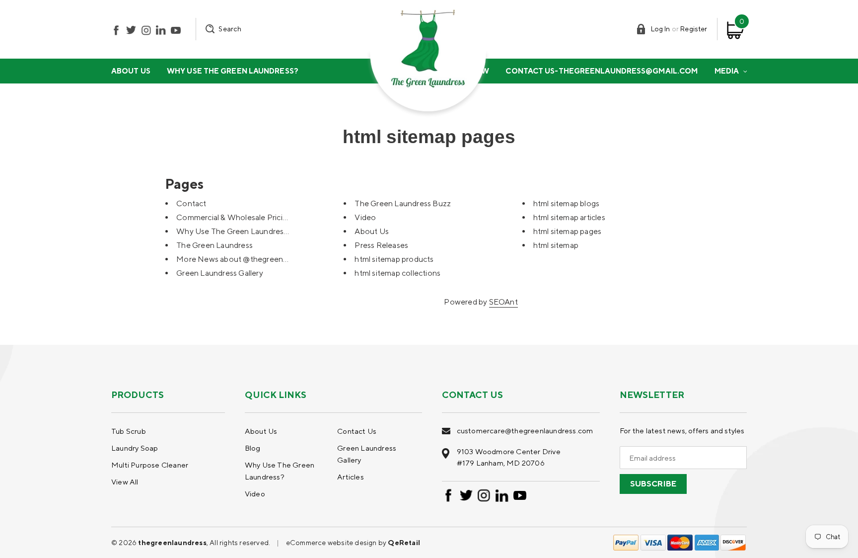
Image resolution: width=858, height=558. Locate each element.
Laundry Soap (134, 448)
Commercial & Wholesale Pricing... (236, 217)
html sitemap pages (567, 231)
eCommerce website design (332, 543)
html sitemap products (394, 259)
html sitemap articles (569, 217)
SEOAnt (503, 302)
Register (693, 29)
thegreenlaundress (172, 543)
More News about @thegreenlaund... (241, 259)
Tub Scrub (128, 431)
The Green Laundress (214, 245)
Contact (191, 203)
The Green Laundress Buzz (403, 203)
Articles (350, 477)
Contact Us (356, 431)
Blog (253, 448)
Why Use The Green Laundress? (234, 231)
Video (365, 217)
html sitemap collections (397, 273)
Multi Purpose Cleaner (149, 465)
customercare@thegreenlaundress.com (525, 430)
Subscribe (653, 483)
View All (125, 482)
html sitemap (555, 245)
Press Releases (381, 245)
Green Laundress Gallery (219, 273)
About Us (372, 231)
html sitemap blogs (566, 203)
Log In (660, 29)
